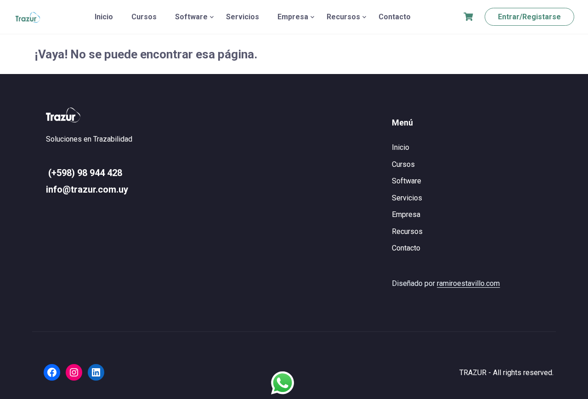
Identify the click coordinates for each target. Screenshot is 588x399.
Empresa (292, 16)
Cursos (144, 16)
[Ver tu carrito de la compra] (469, 16)
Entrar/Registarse (529, 16)
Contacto (395, 16)
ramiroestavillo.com (468, 283)
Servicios (242, 16)
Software (191, 16)
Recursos (343, 16)
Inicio (104, 16)
